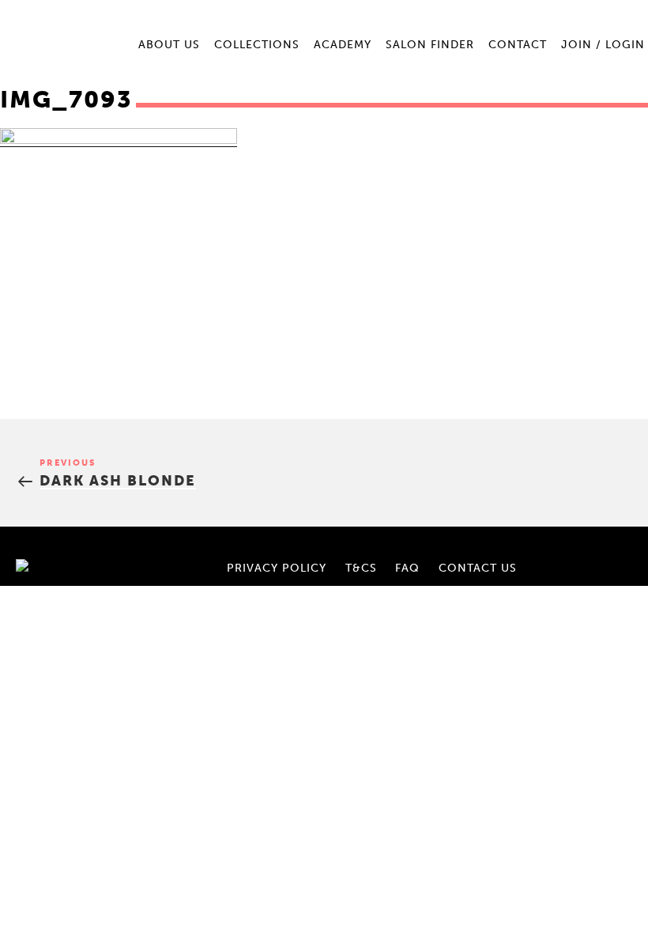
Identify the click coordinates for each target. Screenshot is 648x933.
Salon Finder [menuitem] (430, 44)
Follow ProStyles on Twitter (612, 567)
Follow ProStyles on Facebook (585, 549)
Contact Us (478, 568)
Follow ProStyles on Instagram (612, 549)
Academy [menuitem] (342, 44)
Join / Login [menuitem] (603, 44)
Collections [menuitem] (257, 44)
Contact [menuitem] (517, 44)
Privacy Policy (276, 568)
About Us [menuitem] (169, 44)
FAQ (407, 568)
